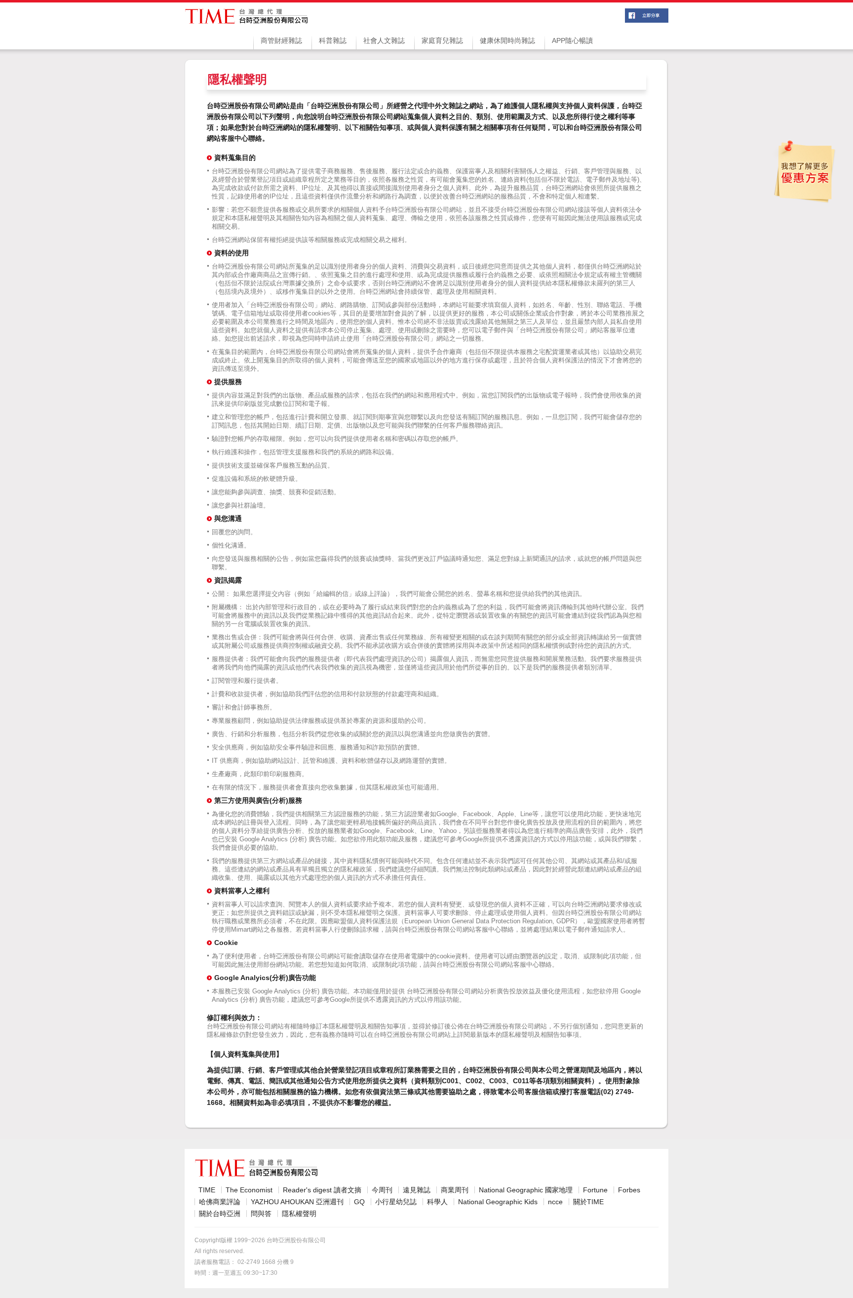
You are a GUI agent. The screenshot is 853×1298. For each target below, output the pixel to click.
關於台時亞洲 (219, 1213)
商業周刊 (454, 1189)
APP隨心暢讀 (572, 40)
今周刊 (382, 1189)
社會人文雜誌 (384, 40)
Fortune (595, 1189)
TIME (206, 1189)
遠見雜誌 (416, 1189)
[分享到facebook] (646, 20)
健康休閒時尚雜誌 (507, 40)
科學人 (437, 1201)
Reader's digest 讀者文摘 (322, 1189)
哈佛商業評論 (219, 1201)
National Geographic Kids (498, 1201)
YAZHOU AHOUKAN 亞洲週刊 (297, 1201)
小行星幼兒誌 (396, 1201)
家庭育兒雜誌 (442, 40)
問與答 (261, 1213)
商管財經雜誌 (281, 40)
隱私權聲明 (299, 1213)
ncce (555, 1201)
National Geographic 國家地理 (526, 1189)
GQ (359, 1201)
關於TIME (588, 1201)
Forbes (629, 1189)
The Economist (249, 1189)
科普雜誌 (333, 40)
